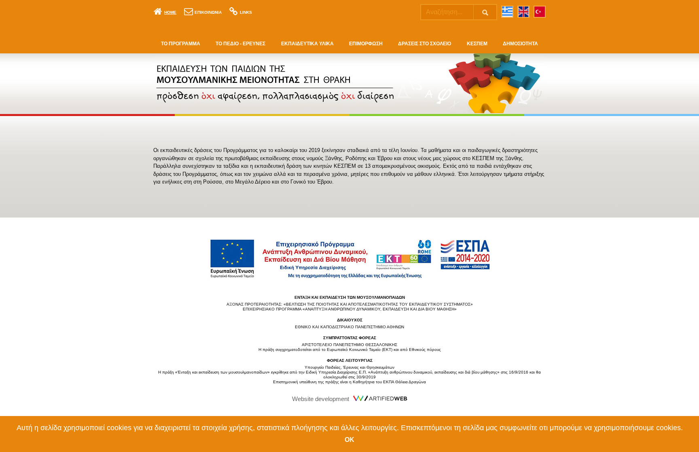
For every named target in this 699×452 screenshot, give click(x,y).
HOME (170, 12)
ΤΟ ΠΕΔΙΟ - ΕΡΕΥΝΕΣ (240, 43)
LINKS (246, 12)
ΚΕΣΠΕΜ (477, 43)
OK (349, 439)
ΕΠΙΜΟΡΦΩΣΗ (366, 43)
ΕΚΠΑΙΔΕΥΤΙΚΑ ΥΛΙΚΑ (307, 43)
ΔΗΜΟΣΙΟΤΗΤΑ (520, 43)
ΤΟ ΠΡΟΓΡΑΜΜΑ (180, 43)
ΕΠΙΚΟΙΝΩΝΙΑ (208, 12)
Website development (320, 398)
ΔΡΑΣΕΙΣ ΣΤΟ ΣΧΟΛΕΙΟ (424, 43)
